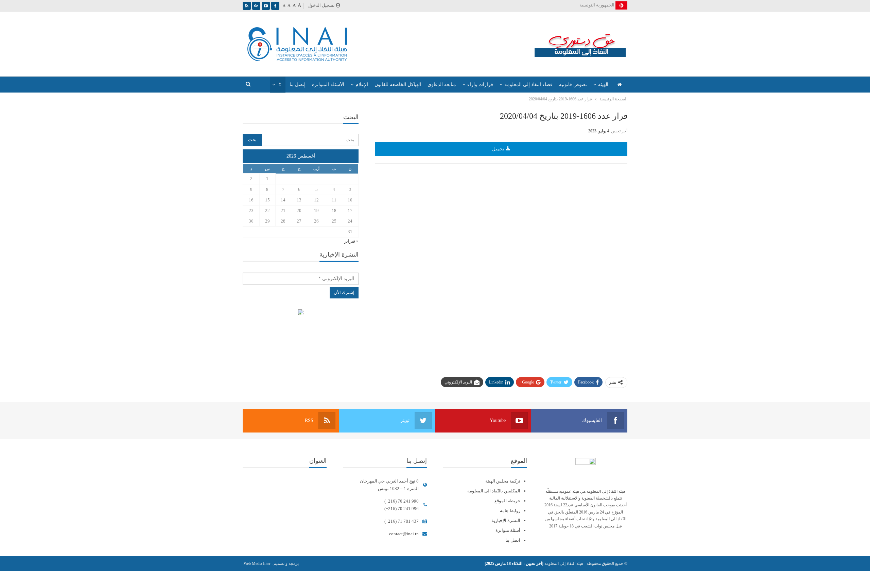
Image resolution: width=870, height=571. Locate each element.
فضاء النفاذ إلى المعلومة (528, 84)
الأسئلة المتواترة (328, 84)
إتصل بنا (298, 84)
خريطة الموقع (507, 500)
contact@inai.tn (404, 533)
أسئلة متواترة (507, 530)
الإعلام (361, 84)
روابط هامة (510, 510)
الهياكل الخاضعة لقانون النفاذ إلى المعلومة (300, 313)
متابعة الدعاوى (442, 84)
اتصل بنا (512, 540)
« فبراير (351, 241)
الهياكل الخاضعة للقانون (398, 84)
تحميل (499, 148)
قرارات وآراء (480, 84)
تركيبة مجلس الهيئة (502, 481)
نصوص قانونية (573, 84)
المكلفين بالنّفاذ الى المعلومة (493, 490)
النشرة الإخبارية (505, 520)
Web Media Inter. (257, 563)
